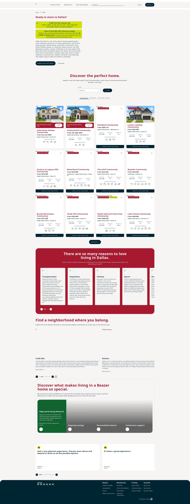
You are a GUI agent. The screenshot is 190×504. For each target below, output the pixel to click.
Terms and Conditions (123, 488)
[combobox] (89, 90)
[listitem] (68, 457)
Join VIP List (58, 125)
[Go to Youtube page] (50, 485)
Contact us (150, 5)
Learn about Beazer (82, 5)
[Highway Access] (51, 141)
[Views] (138, 228)
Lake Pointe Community (139, 214)
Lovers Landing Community (135, 126)
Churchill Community (107, 169)
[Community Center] (83, 228)
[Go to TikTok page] (44, 485)
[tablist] (95, 97)
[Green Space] (47, 141)
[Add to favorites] (61, 108)
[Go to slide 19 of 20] (53, 474)
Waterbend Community (78, 169)
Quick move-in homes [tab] (104, 98)
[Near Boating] (142, 184)
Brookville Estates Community (45, 215)
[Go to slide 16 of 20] (51, 474)
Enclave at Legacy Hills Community (47, 170)
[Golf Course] (44, 186)
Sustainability (106, 488)
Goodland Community (107, 125)
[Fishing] (131, 184)
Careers (104, 491)
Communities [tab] (84, 98)
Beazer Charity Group (108, 493)
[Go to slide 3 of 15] (40, 376)
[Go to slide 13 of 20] (49, 474)
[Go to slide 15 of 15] (50, 376)
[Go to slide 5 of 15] (43, 376)
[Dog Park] (149, 184)
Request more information (45, 63)
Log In (140, 5)
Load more (94, 242)
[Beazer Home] (41, 4)
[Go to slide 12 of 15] (48, 376)
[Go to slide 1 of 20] (40, 474)
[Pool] (106, 139)
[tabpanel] (95, 173)
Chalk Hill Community (77, 214)
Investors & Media (107, 485)
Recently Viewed (148, 491)
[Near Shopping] (136, 141)
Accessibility (120, 491)
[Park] (54, 141)
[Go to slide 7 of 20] (45, 474)
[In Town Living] (88, 185)
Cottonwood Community (78, 130)
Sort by (79, 87)
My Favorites (147, 488)
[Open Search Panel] (92, 4)
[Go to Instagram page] (41, 485)
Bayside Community (137, 169)
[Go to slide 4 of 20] (43, 474)
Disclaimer (61, 63)
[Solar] (106, 230)
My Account (147, 485)
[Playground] (54, 186)
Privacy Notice (135, 485)
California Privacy (136, 488)
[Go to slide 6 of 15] (44, 376)
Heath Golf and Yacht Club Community (109, 215)
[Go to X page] (47, 485)
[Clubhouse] (83, 144)
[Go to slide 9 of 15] (46, 376)
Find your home (55, 5)
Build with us (68, 5)
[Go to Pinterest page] (53, 485)
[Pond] (74, 185)
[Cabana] (119, 184)
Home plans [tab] (92, 98)
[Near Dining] (113, 139)
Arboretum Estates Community (46, 131)
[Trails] (44, 141)
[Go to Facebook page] (38, 485)
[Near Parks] (110, 139)
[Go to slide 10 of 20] (47, 474)
